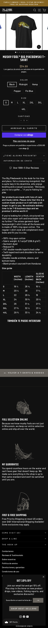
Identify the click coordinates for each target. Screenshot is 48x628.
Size (24, 98)
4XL (23, 109)
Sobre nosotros (8, 559)
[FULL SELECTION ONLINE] (24, 403)
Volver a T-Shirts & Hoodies (25, 373)
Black (12, 84)
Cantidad (24, 116)
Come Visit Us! (11, 533)
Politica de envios (10, 563)
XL (24, 102)
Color (24, 80)
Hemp (35, 84)
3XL (40, 102)
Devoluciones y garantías (13, 567)
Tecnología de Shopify (24, 626)
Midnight (23, 84)
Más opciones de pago (24, 141)
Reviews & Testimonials (12, 555)
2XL (31, 102)
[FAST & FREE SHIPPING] (24, 499)
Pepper (17, 91)
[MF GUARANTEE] (24, 448)
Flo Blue (29, 91)
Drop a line (9, 539)
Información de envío (17, 161)
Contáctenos (7, 551)
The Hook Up (10, 545)
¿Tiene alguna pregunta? (20, 155)
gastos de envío (14, 69)
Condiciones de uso (10, 571)
